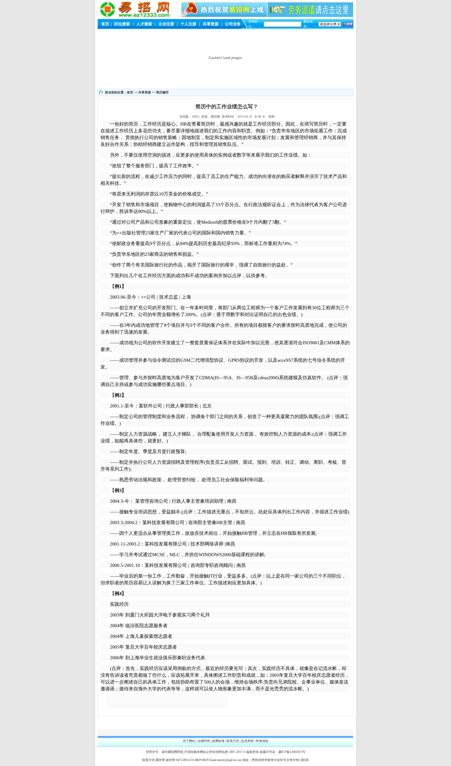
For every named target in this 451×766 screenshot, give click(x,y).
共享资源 (210, 24)
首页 (105, 24)
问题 (258, 479)
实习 (186, 614)
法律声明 (203, 741)
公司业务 (233, 24)
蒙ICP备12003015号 (291, 752)
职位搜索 (122, 24)
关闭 (271, 116)
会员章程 (247, 741)
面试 (247, 462)
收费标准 (218, 741)
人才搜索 (144, 24)
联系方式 (233, 741)
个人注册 (188, 24)
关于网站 (189, 741)
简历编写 (162, 92)
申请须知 (262, 741)
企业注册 (166, 24)
